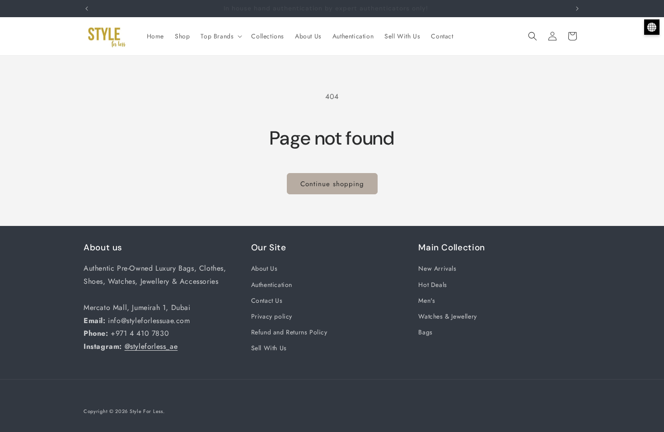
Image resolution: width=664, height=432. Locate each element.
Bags (425, 332)
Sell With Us (269, 347)
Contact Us (267, 300)
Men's (426, 300)
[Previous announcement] (87, 8)
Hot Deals (432, 284)
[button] (220, 36)
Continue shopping (332, 184)
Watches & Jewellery (447, 316)
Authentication (271, 284)
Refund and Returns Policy (289, 332)
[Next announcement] (577, 8)
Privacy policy (271, 316)
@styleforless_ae (151, 346)
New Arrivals (437, 268)
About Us (264, 268)
